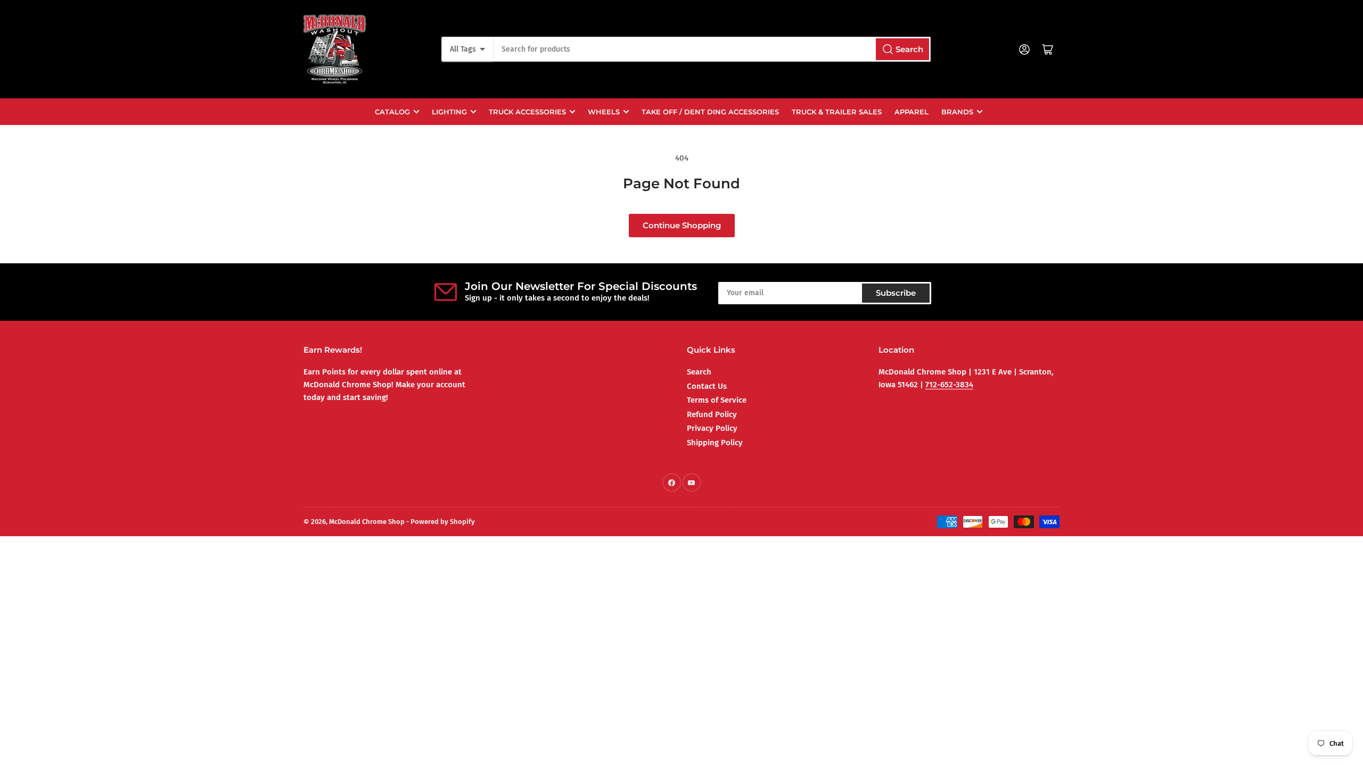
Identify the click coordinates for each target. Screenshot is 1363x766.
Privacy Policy (712, 428)
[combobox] (712, 49)
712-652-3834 (949, 384)
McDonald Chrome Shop (367, 522)
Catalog (392, 111)
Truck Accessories (527, 111)
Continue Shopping (682, 225)
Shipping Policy (715, 442)
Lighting (449, 111)
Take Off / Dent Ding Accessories (710, 111)
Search (699, 372)
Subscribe (896, 293)
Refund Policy (712, 414)
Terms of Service (716, 400)
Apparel (911, 111)
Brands (957, 111)
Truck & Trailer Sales (837, 111)
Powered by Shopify (442, 522)
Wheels (604, 111)
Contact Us (707, 386)
